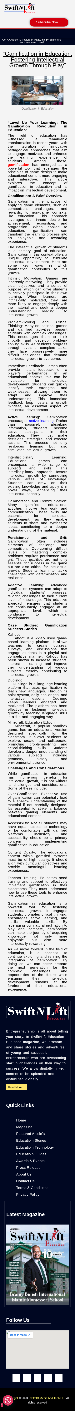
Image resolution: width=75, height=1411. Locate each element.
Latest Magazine (25, 1214)
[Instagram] (27, 1378)
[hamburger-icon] (70, 33)
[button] (65, 41)
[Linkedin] (48, 1378)
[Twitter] (58, 1378)
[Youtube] (37, 1378)
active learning (41, 421)
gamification (18, 165)
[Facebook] (16, 1378)
